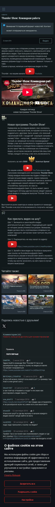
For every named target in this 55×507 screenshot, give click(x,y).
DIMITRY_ (7, 360)
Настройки (27, 499)
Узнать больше (12, 475)
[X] (4, 326)
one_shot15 (8, 399)
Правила (10, 349)
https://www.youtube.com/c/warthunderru (34, 246)
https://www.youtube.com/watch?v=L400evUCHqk (24, 370)
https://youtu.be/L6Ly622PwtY (15, 402)
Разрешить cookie (27, 492)
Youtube (38, 74)
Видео (46, 41)
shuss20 (6, 411)
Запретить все (27, 483)
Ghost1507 (7, 388)
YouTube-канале (39, 170)
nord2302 (7, 422)
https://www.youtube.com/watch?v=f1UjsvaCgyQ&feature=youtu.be (22, 437)
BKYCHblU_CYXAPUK (12, 376)
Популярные (12, 354)
